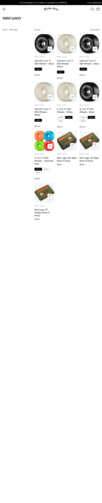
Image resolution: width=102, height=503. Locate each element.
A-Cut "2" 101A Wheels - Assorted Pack (44, 161)
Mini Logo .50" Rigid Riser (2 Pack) (66, 159)
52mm (38, 69)
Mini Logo (40, 57)
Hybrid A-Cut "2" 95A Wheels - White (65, 63)
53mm (69, 117)
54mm (61, 121)
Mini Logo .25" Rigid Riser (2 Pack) (89, 159)
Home (5, 30)
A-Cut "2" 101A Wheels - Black (87, 110)
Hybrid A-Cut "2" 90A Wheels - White (43, 112)
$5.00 (37, 219)
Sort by (37, 30)
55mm (83, 69)
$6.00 (59, 164)
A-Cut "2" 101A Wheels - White (64, 110)
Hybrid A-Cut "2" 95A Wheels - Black (44, 62)
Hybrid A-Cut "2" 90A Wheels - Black (89, 62)
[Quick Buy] (72, 97)
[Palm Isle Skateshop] (51, 9)
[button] (92, 9)
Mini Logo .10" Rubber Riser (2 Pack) (42, 212)
